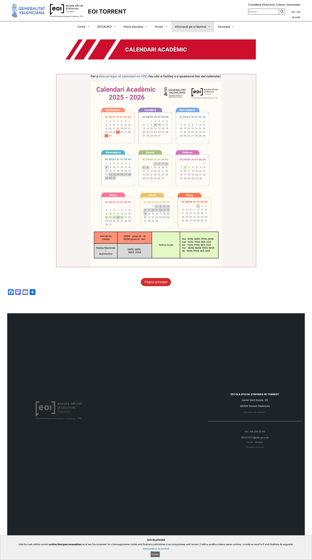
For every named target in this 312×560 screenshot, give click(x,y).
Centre (81, 26)
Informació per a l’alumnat (190, 26)
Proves (159, 26)
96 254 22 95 (257, 431)
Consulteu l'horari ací (255, 447)
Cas (298, 11)
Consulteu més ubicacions (255, 412)
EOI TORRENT (107, 11)
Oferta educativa (133, 26)
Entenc (155, 554)
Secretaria (224, 26)
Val (292, 11)
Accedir (296, 17)
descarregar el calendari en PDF (123, 76)
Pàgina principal (155, 282)
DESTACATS (104, 26)
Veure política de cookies (156, 548)
